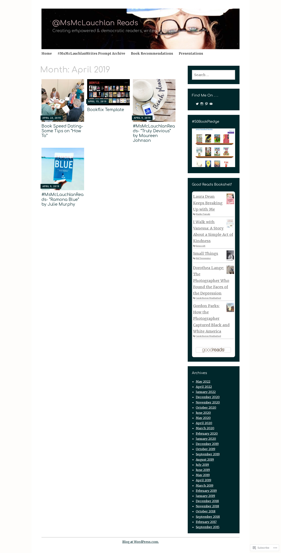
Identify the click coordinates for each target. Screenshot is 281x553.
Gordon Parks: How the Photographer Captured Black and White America (211, 319)
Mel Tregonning (203, 258)
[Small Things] (230, 259)
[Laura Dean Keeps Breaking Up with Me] (230, 203)
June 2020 (203, 413)
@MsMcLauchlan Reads (95, 23)
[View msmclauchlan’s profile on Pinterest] (206, 103)
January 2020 (206, 439)
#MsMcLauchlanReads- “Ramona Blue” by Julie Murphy (62, 199)
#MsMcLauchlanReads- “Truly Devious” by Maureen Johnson (154, 133)
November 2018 (207, 506)
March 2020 (205, 428)
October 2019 (205, 449)
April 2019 (203, 480)
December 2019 (207, 444)
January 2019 (205, 496)
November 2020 (208, 402)
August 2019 (205, 459)
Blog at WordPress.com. (140, 542)
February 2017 (206, 522)
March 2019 (204, 485)
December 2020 (208, 397)
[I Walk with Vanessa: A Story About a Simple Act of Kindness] (230, 226)
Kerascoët (200, 246)
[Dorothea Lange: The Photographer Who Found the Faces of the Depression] (230, 272)
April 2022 (204, 387)
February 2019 (206, 491)
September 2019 (208, 454)
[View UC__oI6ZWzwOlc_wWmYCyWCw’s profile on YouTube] (211, 103)
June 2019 (203, 470)
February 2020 (207, 433)
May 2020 (203, 418)
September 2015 (207, 527)
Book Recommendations (152, 53)
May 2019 (203, 475)
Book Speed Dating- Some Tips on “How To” (62, 131)
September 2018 (208, 517)
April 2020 (204, 423)
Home (46, 53)
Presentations (191, 53)
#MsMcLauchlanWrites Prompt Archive (91, 53)
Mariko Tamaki (203, 214)
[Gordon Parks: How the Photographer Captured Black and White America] (230, 310)
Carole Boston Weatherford (208, 298)
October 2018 (205, 511)
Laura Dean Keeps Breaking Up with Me (208, 203)
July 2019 (202, 465)
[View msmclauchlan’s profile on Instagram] (201, 103)
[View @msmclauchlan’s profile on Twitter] (197, 103)
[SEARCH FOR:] (213, 75)
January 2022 (206, 392)
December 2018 (207, 501)
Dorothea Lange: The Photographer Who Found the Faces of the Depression (211, 281)
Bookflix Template (105, 109)
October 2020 (206, 407)
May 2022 (203, 381)
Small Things (205, 253)
